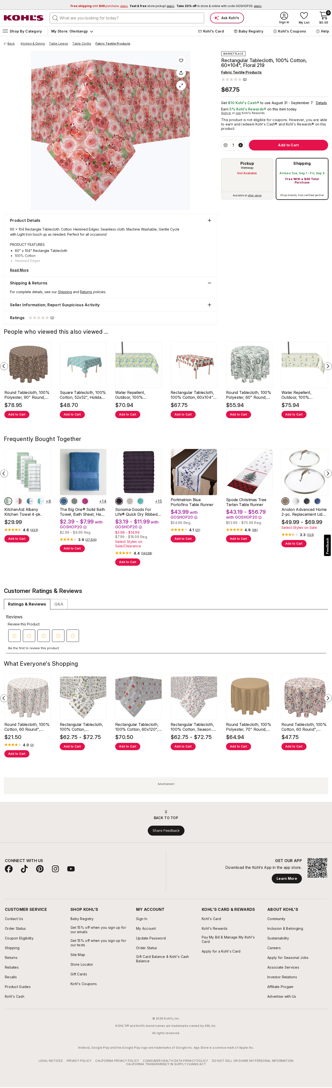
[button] (234, 79)
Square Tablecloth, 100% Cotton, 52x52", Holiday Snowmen (83, 395)
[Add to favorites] (181, 60)
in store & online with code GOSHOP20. (219, 6)
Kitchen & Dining (33, 43)
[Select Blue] (64, 501)
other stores (255, 195)
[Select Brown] (285, 501)
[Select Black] (307, 501)
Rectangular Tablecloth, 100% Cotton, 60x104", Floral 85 (192, 395)
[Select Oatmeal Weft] (130, 501)
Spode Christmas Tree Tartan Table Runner (246, 502)
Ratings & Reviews (27, 604)
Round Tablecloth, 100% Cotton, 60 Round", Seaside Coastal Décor (27, 727)
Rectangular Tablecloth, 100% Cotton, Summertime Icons (81, 727)
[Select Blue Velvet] (30, 501)
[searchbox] (127, 18)
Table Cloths (81, 43)
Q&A (58, 604)
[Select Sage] (74, 501)
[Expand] (181, 85)
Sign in (226, 113)
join (238, 113)
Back (13, 43)
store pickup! (152, 6)
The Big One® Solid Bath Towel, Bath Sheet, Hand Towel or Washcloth (82, 512)
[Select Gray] (296, 501)
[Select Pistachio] (8, 501)
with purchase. (99, 6)
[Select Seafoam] (140, 501)
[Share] (181, 73)
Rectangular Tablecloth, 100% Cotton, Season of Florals (193, 727)
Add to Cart (17, 414)
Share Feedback (166, 830)
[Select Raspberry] (85, 501)
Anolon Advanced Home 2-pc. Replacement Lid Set (304, 512)
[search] (55, 18)
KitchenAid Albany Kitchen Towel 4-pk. (23, 512)
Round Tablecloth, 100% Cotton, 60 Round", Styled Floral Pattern (304, 727)
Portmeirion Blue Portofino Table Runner (192, 502)
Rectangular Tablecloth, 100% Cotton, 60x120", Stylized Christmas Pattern (136, 727)
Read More (19, 270)
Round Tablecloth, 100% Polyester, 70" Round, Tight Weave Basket (248, 727)
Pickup (247, 163)
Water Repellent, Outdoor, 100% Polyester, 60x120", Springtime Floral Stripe (302, 395)
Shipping (302, 163)
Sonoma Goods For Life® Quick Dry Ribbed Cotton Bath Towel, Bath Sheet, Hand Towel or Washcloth (137, 512)
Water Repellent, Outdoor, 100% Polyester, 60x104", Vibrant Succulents (133, 395)
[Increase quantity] (240, 145)
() (34, 530)
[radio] (247, 178)
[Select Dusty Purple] (119, 501)
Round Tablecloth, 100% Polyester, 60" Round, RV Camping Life (248, 395)
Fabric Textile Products (113, 43)
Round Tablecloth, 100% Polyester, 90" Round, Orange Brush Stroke (27, 395)
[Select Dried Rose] (19, 501)
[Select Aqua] (40, 501)
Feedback (327, 546)
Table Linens (58, 43)
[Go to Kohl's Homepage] (24, 18)
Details (321, 103)
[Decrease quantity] (225, 145)
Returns (86, 292)
